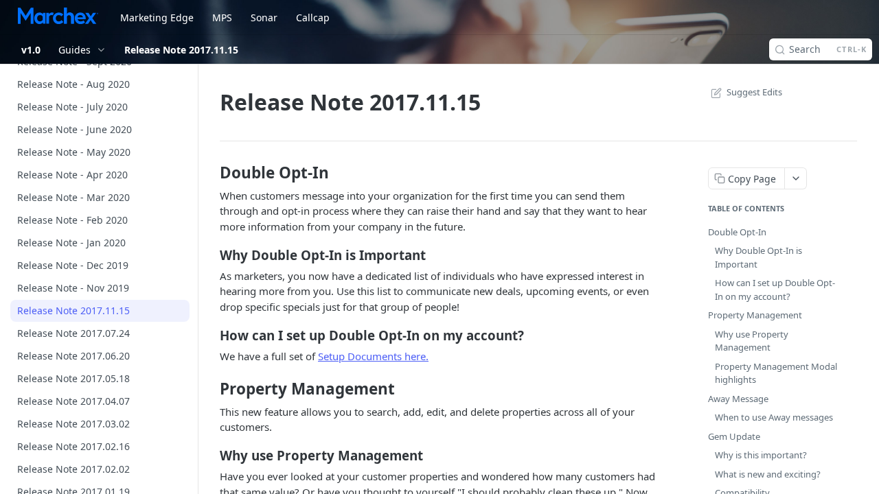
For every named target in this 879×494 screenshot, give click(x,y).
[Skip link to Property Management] (210, 389)
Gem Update (734, 436)
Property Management (755, 315)
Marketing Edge (157, 17)
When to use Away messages (774, 417)
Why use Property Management (751, 341)
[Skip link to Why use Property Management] (210, 456)
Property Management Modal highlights (776, 373)
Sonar (264, 17)
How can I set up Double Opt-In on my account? (775, 290)
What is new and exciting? (768, 474)
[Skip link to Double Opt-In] (210, 173)
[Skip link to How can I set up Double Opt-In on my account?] (210, 335)
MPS (222, 17)
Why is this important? (761, 455)
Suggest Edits (754, 92)
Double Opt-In (737, 232)
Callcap (313, 17)
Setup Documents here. (373, 356)
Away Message (738, 398)
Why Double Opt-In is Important (758, 257)
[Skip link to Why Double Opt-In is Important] (210, 255)
